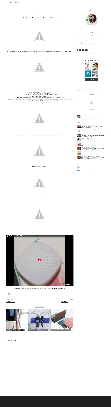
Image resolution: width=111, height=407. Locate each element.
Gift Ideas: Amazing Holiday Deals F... (59, 329)
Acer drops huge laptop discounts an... (37, 329)
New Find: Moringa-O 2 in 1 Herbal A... (14, 329)
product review (80, 90)
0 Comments (71, 299)
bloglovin (91, 43)
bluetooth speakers (39, 15)
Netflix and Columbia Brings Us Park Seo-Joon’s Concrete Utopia (90, 156)
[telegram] (8, 299)
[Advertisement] (51, 5)
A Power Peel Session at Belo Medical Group (87, 120)
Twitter (72, 293)
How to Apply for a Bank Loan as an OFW (86, 138)
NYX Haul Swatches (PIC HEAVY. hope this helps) (88, 125)
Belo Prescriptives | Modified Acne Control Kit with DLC (88, 129)
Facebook (64, 293)
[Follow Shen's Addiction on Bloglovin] (91, 109)
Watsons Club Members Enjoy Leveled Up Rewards (88, 147)
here (72, 292)
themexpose (55, 400)
